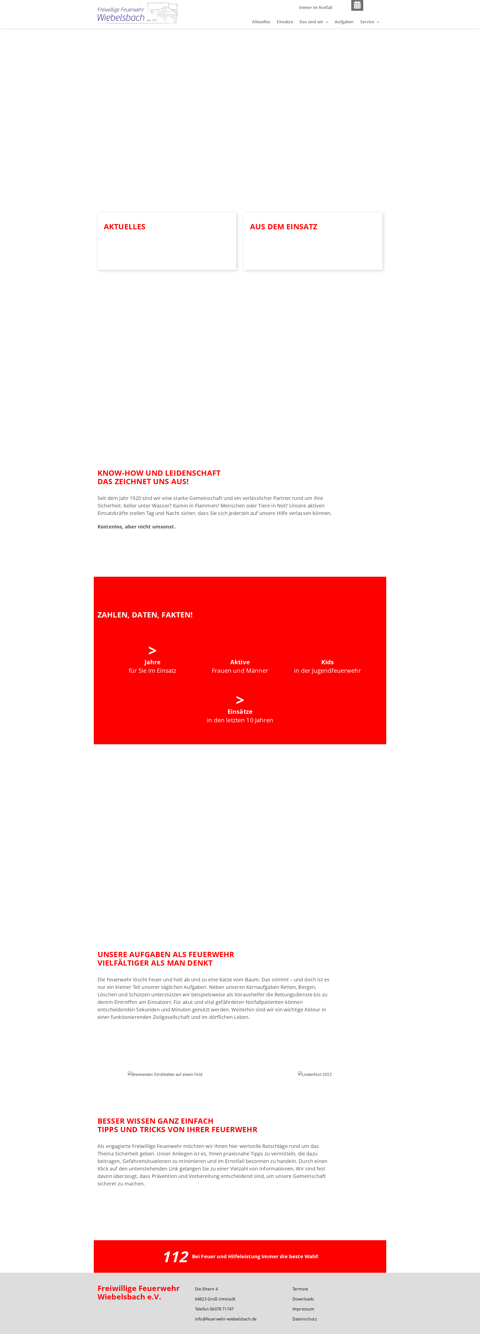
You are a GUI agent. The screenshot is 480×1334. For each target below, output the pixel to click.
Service (367, 22)
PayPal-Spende (322, 887)
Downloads (303, 1299)
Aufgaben (344, 22)
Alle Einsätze (268, 255)
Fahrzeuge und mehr (191, 546)
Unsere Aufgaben (121, 1036)
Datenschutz (304, 1319)
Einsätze (285, 22)
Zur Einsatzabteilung (124, 546)
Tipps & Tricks (118, 1203)
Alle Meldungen (125, 255)
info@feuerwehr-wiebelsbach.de (226, 1319)
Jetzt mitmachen (266, 887)
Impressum (303, 1309)
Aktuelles (261, 22)
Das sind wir (311, 22)
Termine (300, 1289)
